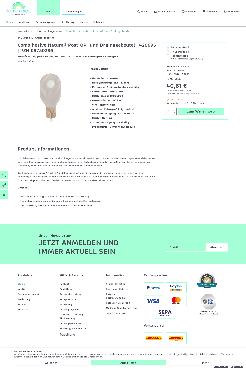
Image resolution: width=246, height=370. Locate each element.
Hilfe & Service (71, 275)
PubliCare (98, 22)
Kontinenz (24, 22)
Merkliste (176, 79)
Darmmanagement (46, 22)
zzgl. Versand (192, 93)
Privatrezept (179, 51)
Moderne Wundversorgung (121, 308)
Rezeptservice (68, 299)
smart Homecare (116, 313)
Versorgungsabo (69, 309)
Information (115, 275)
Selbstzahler (179, 47)
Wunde (84, 22)
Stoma (9, 22)
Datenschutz (221, 367)
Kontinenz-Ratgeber (118, 289)
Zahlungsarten (155, 275)
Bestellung (66, 289)
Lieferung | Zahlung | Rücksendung (72, 316)
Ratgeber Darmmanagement (117, 296)
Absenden (217, 247)
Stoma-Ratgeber (115, 284)
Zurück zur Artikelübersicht (38, 37)
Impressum (237, 367)
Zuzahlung (66, 304)
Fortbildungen (73, 11)
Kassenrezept (185, 57)
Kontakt (64, 284)
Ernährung (68, 22)
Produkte (25, 275)
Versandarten (154, 325)
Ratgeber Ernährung (118, 303)
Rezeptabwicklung (71, 294)
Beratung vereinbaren (73, 328)
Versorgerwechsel (70, 323)
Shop (48, 11)
